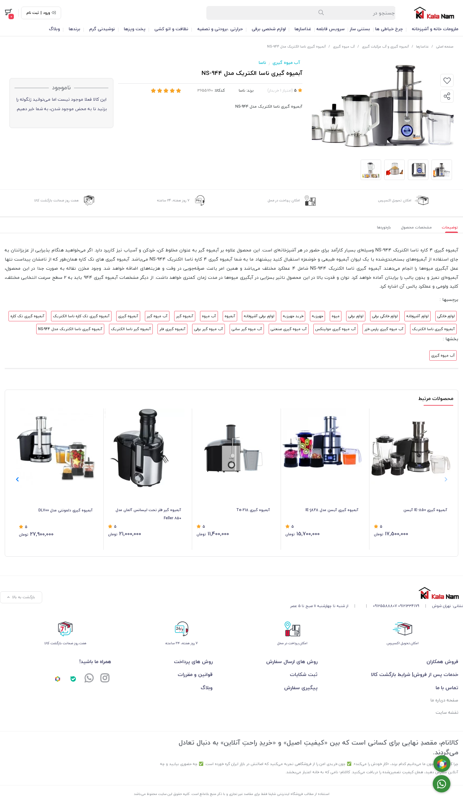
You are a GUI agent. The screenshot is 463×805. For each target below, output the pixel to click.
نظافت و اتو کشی (171, 29)
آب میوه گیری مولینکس (335, 329)
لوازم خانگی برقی (385, 316)
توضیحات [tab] (450, 227)
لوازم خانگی (446, 316)
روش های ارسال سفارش (291, 661)
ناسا (262, 62)
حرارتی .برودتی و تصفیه (220, 29)
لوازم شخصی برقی (269, 29)
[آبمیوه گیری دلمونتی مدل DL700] (56, 448)
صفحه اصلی (444, 46)
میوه (336, 316)
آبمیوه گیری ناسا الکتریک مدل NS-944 (70, 329)
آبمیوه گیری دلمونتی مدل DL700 (65, 510)
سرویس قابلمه (330, 29)
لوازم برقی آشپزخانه (259, 316)
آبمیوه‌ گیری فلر (172, 329)
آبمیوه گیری (128, 316)
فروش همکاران (442, 661)
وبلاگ (54, 29)
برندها (74, 29)
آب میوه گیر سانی (247, 329)
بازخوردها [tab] (384, 227)
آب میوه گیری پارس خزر (383, 329)
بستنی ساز (360, 29)
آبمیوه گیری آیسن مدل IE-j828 (332, 510)
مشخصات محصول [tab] (416, 227)
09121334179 (408, 606)
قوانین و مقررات (195, 674)
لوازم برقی (355, 316)
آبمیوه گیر (184, 316)
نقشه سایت (447, 712)
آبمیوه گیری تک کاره (27, 316)
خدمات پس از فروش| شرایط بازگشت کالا (414, 674)
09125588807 (385, 606)
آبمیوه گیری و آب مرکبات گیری (385, 46)
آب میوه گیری (344, 46)
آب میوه (209, 316)
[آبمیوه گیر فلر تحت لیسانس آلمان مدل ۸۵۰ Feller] (145, 448)
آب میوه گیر (157, 316)
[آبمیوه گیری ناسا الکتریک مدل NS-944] (376, 593)
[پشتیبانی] (89, 678)
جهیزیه (317, 316)
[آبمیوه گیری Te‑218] (233, 448)
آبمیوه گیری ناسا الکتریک (433, 329)
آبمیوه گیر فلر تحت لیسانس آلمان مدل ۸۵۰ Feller (148, 514)
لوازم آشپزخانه (417, 316)
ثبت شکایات (303, 674)
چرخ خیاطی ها (389, 29)
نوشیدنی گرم (102, 29)
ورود (46, 13)
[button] (17, 479)
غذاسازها (302, 29)
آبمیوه (230, 316)
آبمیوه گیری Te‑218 (253, 510)
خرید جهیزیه (293, 316)
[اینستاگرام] (105, 678)
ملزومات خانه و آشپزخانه (435, 29)
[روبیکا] (57, 678)
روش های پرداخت (193, 661)
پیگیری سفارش (300, 687)
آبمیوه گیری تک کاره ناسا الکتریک (81, 316)
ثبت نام (32, 13)
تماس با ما (447, 687)
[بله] (73, 678)
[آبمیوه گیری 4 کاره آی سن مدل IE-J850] (410, 448)
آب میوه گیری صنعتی (289, 329)
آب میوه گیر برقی (208, 329)
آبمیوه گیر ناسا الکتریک (131, 329)
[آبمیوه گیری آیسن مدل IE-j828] (322, 448)
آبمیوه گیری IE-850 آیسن (425, 510)
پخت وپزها (135, 29)
